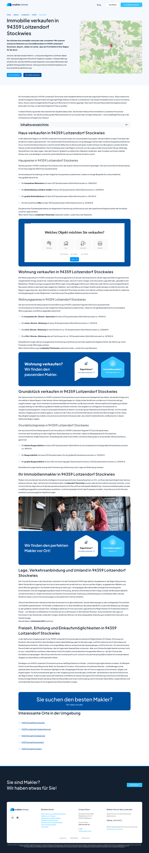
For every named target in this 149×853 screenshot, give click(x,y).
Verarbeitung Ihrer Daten (114, 829)
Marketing (113, 369)
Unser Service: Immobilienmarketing (53, 814)
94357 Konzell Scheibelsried (33, 736)
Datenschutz (85, 838)
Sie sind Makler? (14, 75)
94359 (34, 14)
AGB (71, 838)
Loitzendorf (25, 14)
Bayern (16, 14)
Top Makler (112, 5)
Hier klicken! (134, 785)
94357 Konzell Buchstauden (33, 723)
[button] (111, 45)
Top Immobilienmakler (48, 824)
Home (9, 14)
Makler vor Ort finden (48, 816)
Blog (99, 5)
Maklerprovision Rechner (49, 820)
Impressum (63, 838)
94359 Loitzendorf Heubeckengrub (36, 729)
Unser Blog (44, 827)
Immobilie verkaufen (131, 5)
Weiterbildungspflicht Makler (51, 818)
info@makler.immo (85, 831)
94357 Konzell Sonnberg (32, 749)
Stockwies (42, 14)
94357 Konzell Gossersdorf (33, 742)
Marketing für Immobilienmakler (52, 822)
